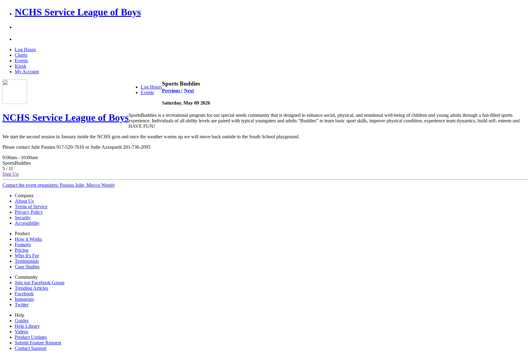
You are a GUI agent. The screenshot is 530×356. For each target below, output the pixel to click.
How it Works (28, 239)
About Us (24, 201)
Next (189, 90)
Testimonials (27, 261)
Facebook (24, 293)
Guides (22, 320)
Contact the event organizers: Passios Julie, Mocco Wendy (58, 185)
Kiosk (20, 66)
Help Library (27, 326)
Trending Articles (31, 288)
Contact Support (30, 348)
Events (21, 60)
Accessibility (27, 223)
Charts (21, 55)
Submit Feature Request (38, 342)
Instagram (24, 299)
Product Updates (31, 337)
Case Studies (27, 266)
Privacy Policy (29, 212)
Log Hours (25, 49)
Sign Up (10, 174)
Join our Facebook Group (39, 282)
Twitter (22, 304)
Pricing (22, 250)
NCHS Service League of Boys (78, 11)
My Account (27, 71)
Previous (171, 90)
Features (23, 244)
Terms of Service (31, 206)
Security (23, 217)
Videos (21, 331)
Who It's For (27, 255)
